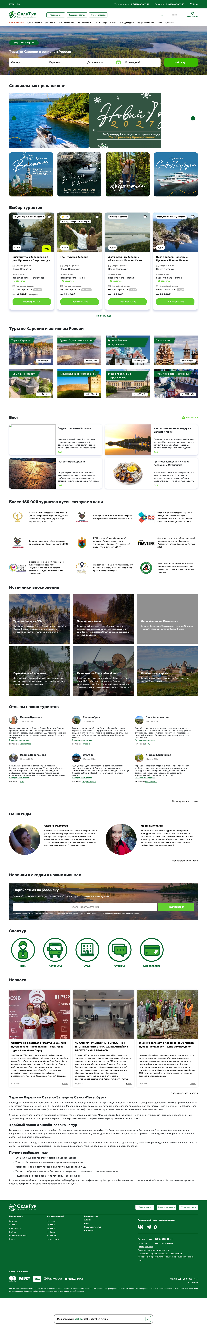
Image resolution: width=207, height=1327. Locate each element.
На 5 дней (51, 1235)
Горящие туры (109, 23)
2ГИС (147, 744)
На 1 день (51, 1221)
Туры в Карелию (34, 23)
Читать (65, 1084)
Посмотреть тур (31, 301)
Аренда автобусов (145, 23)
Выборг (12, 1232)
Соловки (13, 1225)
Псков (12, 1239)
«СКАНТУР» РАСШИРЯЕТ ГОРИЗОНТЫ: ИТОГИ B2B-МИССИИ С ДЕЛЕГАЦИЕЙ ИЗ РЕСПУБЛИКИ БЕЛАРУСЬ (101, 1046)
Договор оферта (145, 1247)
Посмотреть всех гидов (185, 860)
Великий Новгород (18, 1235)
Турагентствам (98, 15)
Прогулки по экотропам (24, 43)
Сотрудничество (92, 1227)
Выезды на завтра (76, 15)
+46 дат (37, 290)
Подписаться (176, 906)
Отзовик (86, 744)
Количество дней (55, 1216)
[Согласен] (148, 1319)
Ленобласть (15, 1228)
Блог (86, 1223)
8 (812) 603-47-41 (140, 4)
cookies (78, 1319)
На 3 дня (51, 1228)
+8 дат (180, 290)
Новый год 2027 (16, 23)
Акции (97, 23)
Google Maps (25, 744)
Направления (16, 1216)
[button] (193, 118)
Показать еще (103, 315)
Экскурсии (50, 23)
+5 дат (133, 290)
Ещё (60, 452)
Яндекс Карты (89, 781)
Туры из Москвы (66, 23)
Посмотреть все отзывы (185, 801)
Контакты (89, 1230)
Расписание (56, 15)
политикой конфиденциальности (68, 913)
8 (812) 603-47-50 (175, 4)
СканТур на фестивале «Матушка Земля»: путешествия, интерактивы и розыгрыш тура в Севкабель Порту (38, 1046)
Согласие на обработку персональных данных (160, 1253)
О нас (159, 23)
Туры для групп (126, 23)
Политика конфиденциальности (153, 1250)
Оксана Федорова (56, 825)
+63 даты (86, 290)
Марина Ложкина (152, 825)
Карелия (13, 1221)
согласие (100, 913)
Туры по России (84, 23)
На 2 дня (51, 1225)
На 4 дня (51, 1232)
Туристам (169, 23)
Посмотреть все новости (184, 1093)
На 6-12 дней (53, 1239)
